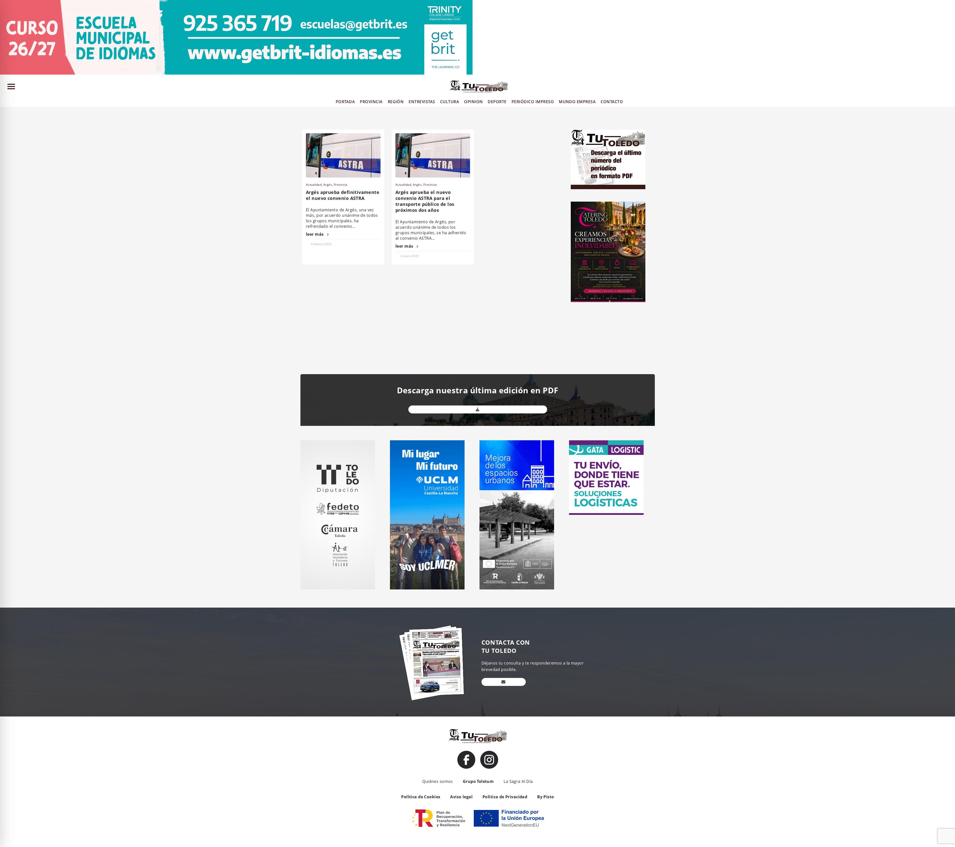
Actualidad (314, 184)
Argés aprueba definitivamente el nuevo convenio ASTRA (342, 195)
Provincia (340, 184)
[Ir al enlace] (466, 760)
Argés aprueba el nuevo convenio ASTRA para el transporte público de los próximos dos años (424, 201)
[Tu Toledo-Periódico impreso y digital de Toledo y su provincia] (479, 86)
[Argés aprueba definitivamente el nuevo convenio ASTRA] (343, 155)
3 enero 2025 (409, 256)
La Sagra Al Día (518, 781)
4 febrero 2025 (321, 244)
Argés (327, 184)
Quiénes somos (437, 781)
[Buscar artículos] (949, 88)
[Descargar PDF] (477, 409)
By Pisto (545, 797)
